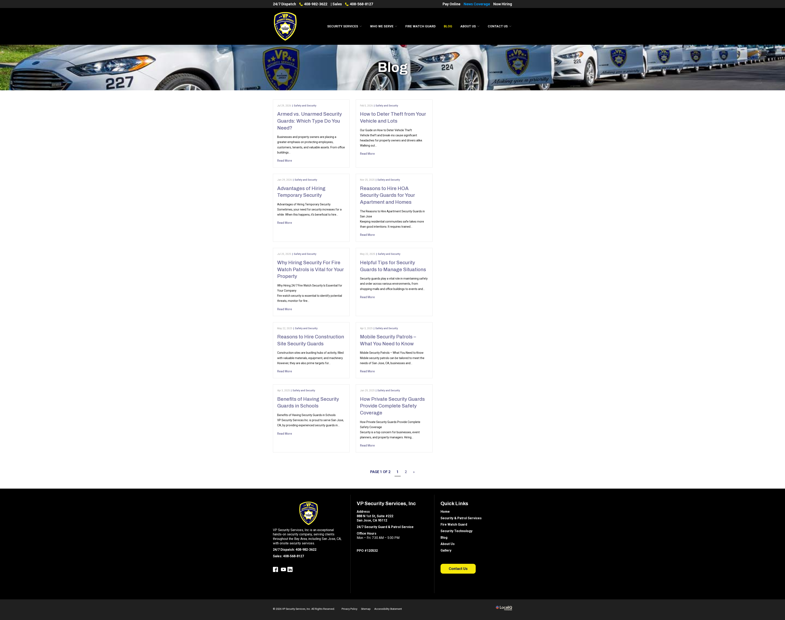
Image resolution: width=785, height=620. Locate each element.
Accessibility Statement (388, 608)
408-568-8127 (361, 4)
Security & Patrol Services (461, 518)
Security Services (342, 26)
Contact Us (498, 26)
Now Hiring (502, 4)
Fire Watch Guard (420, 26)
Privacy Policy (349, 608)
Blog (448, 26)
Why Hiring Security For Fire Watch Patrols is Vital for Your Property (310, 269)
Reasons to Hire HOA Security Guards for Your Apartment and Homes (387, 195)
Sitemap (366, 608)
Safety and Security (305, 105)
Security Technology (456, 531)
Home (445, 512)
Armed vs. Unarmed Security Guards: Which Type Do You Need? (309, 120)
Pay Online (451, 4)
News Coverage (477, 4)
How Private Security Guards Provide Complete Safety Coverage (392, 405)
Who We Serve (382, 26)
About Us (468, 26)
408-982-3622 (315, 4)
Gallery (446, 550)
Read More (284, 160)
